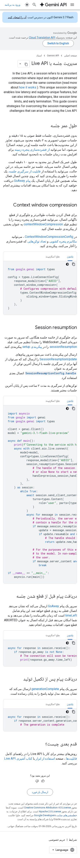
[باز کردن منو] (72, 4)
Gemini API (53, 55)
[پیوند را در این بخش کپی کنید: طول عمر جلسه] (46, 126)
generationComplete (45, 689)
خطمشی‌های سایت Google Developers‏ (55, 815)
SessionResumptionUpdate (58, 359)
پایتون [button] (70, 256)
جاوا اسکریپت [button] (53, 256)
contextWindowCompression (43, 224)
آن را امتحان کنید (17, 17)
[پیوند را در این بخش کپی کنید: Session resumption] (31, 327)
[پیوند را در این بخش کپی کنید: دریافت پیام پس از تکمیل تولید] (19, 679)
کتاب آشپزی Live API (18, 758)
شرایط (73, 839)
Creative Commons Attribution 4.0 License (47, 807)
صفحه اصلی (70, 55)
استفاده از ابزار (45, 758)
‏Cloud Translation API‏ (42, 37)
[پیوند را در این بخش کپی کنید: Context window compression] (9, 205)
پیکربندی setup (32, 347)
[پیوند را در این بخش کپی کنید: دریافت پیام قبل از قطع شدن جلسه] (12, 596)
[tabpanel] (40, 288)
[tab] (70, 256)
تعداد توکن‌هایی (36, 241)
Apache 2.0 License (50, 811)
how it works (27, 87)
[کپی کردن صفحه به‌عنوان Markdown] (26, 63)
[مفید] (43, 781)
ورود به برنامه (12, 4)
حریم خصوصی (57, 839)
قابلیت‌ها (71, 758)
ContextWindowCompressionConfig (49, 237)
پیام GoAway (22, 181)
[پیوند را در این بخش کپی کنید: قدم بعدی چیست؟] (41, 744)
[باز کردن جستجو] (34, 4)
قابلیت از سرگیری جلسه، (24, 171)
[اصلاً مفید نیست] (37, 781)
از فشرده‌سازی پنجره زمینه (32, 149)
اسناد (39, 55)
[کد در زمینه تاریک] (67, 264)
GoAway (53, 606)
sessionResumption (63, 347)
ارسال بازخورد (40, 792)
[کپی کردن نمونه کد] (73, 264)
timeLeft (71, 615)
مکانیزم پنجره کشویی (63, 241)
